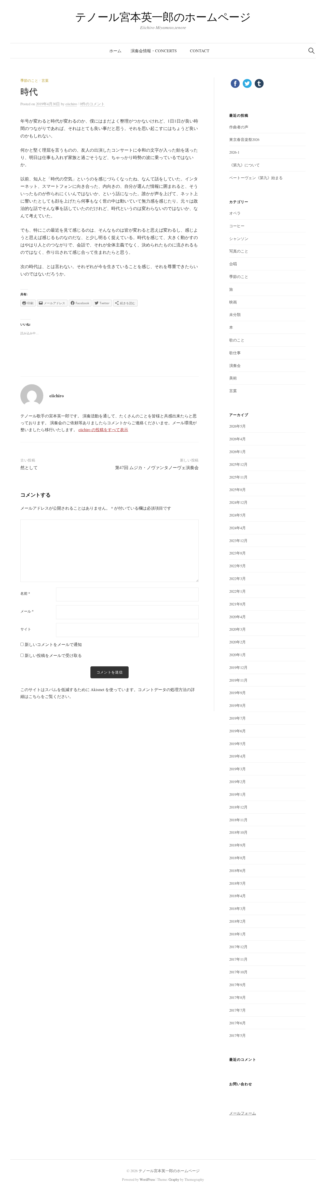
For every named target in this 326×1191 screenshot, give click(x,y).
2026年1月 (237, 451)
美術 (233, 377)
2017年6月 (237, 1022)
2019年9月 (237, 692)
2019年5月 (237, 743)
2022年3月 (237, 578)
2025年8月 (237, 489)
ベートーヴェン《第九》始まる (256, 177)
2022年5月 (237, 565)
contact (199, 50)
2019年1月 (237, 794)
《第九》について (244, 164)
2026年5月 (237, 426)
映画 (233, 302)
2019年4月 (237, 756)
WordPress (147, 1179)
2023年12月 (238, 540)
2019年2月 (237, 781)
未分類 (235, 314)
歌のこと (236, 339)
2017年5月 (237, 1035)
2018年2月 (237, 921)
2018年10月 (238, 832)
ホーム (115, 50)
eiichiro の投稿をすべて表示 (103, 429)
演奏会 (235, 365)
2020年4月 (237, 616)
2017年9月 (237, 984)
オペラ (235, 213)
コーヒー (236, 225)
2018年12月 (238, 807)
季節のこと (29, 80)
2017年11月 (238, 959)
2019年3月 (237, 768)
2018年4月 (237, 895)
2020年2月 (237, 641)
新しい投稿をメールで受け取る (53, 655)
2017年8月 (237, 997)
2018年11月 (238, 819)
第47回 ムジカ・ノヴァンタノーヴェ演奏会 (157, 467)
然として (29, 467)
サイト (25, 629)
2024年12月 (238, 502)
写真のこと (238, 251)
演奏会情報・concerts (156, 50)
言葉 (45, 80)
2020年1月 (237, 654)
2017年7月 (237, 1010)
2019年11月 (238, 680)
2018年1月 (237, 933)
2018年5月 (237, 883)
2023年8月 (237, 552)
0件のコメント (92, 103)
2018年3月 (237, 908)
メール (27, 611)
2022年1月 (237, 591)
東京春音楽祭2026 (244, 139)
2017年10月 (238, 971)
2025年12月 (238, 464)
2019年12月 (238, 667)
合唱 (233, 263)
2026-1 (234, 152)
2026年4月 (237, 438)
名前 (25, 593)
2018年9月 (237, 845)
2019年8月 (237, 705)
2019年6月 (237, 730)
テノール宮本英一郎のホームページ (163, 16)
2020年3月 (237, 629)
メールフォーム (242, 1113)
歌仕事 (235, 352)
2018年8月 (237, 857)
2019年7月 (237, 718)
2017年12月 (238, 946)
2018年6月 (237, 870)
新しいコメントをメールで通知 (53, 644)
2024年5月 (237, 515)
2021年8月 (237, 603)
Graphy (174, 1179)
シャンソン (238, 238)
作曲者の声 (238, 126)
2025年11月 (238, 477)
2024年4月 (237, 527)
